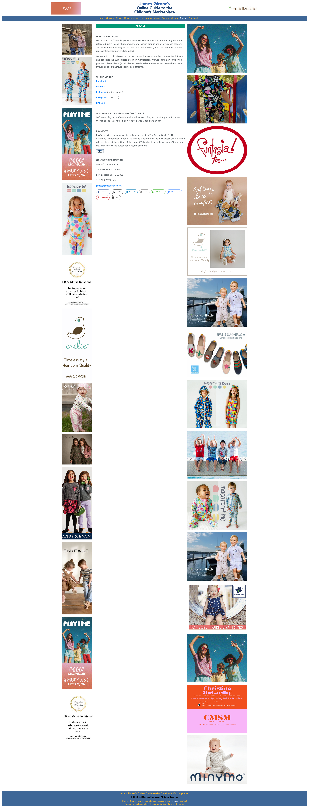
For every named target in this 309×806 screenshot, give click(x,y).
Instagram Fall (142, 804)
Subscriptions (170, 18)
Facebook (101, 81)
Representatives (134, 18)
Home (101, 18)
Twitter (171, 804)
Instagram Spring (158, 804)
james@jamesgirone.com (109, 185)
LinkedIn (100, 103)
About (183, 18)
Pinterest (100, 86)
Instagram (101, 92)
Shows (110, 18)
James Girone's (128, 793)
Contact (193, 18)
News (119, 18)
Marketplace (152, 18)
